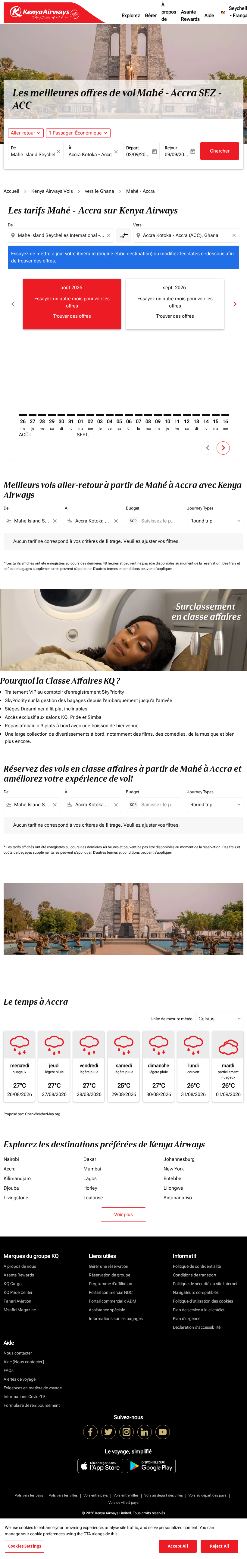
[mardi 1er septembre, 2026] (81, 415)
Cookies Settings (24, 1546)
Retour (171, 147)
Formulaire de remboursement (32, 1405)
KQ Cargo (13, 1283)
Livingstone (16, 1197)
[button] (78, 133)
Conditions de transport (194, 1275)
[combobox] (61, 235)
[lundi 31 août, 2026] (71, 415)
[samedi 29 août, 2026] (52, 415)
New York (174, 1169)
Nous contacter (18, 1353)
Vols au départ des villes (163, 1495)
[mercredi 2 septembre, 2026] (90, 415)
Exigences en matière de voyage (33, 1387)
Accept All (178, 1546)
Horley (90, 1188)
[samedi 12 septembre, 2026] (187, 415)
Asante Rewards (190, 15)
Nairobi (11, 1159)
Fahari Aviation (17, 1301)
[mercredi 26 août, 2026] (23, 415)
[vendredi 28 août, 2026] (42, 415)
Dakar (89, 1159)
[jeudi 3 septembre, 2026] (100, 415)
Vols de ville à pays (123, 1502)
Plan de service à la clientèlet (198, 1309)
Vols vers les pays (29, 1495)
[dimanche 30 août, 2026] (61, 415)
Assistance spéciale (107, 1309)
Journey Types (200, 508)
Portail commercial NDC (111, 1292)
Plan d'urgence (186, 1318)
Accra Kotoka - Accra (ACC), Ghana (91, 154)
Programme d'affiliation (110, 1283)
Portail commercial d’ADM (112, 1301)
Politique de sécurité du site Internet (205, 1283)
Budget (132, 508)
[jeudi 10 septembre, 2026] (167, 415)
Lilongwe (173, 1188)
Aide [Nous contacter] (24, 1361)
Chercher (220, 151)
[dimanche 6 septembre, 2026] (129, 415)
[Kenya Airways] (90, 1432)
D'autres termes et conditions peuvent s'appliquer (132, 569)
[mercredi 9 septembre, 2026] (158, 415)
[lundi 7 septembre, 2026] (138, 415)
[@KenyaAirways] (108, 1432)
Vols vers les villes (63, 1495)
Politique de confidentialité (197, 1266)
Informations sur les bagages (116, 1318)
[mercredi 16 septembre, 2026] (225, 415)
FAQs (9, 1370)
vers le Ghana (99, 191)
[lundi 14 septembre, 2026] (206, 415)
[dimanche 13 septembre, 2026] (196, 415)
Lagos (90, 1178)
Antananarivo (178, 1197)
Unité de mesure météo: (172, 1018)
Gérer (151, 15)
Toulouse (93, 1197)
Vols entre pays (95, 1495)
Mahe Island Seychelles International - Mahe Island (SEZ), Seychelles (33, 154)
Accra (10, 1169)
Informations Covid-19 (24, 1396)
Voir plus (123, 1214)
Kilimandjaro (17, 1178)
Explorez (131, 15)
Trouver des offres (72, 316)
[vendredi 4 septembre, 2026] (110, 415)
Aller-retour (23, 133)
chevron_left (12, 304)
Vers (137, 224)
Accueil (11, 191)
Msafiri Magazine (20, 1309)
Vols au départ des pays (208, 1495)
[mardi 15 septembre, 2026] (216, 415)
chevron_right (234, 304)
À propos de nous (168, 15)
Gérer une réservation (108, 1266)
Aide (209, 15)
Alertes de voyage (20, 1379)
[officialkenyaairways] (126, 1432)
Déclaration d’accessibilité (196, 1327)
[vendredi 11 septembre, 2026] (177, 415)
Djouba (11, 1188)
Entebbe (172, 1178)
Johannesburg (179, 1159)
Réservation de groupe (109, 1275)
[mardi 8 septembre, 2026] (148, 415)
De (13, 147)
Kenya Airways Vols (52, 191)
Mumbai (92, 1169)
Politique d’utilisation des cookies (203, 1301)
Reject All (219, 1546)
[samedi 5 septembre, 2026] (119, 415)
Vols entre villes (126, 1495)
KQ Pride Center (18, 1292)
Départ (132, 147)
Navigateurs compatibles (196, 1292)
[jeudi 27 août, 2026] (32, 415)
